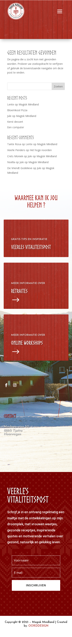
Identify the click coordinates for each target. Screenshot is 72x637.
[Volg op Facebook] (6, 385)
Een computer (15, 127)
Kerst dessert (15, 121)
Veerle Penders (16, 150)
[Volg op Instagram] (14, 385)
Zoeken (58, 86)
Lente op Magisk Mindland (23, 104)
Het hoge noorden (41, 150)
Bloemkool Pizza (17, 110)
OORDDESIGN (38, 626)
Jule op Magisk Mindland (21, 116)
